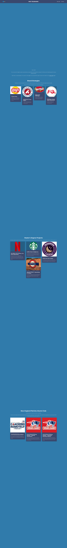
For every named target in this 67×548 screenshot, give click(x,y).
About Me (58, 1)
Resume (62, 1)
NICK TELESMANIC (33, 1)
